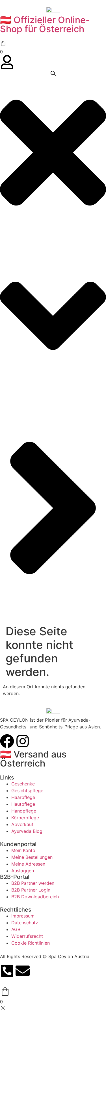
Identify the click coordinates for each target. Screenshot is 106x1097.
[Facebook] (7, 741)
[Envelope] (23, 971)
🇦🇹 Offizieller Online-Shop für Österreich (45, 24)
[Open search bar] (53, 73)
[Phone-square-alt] (7, 971)
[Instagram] (23, 741)
